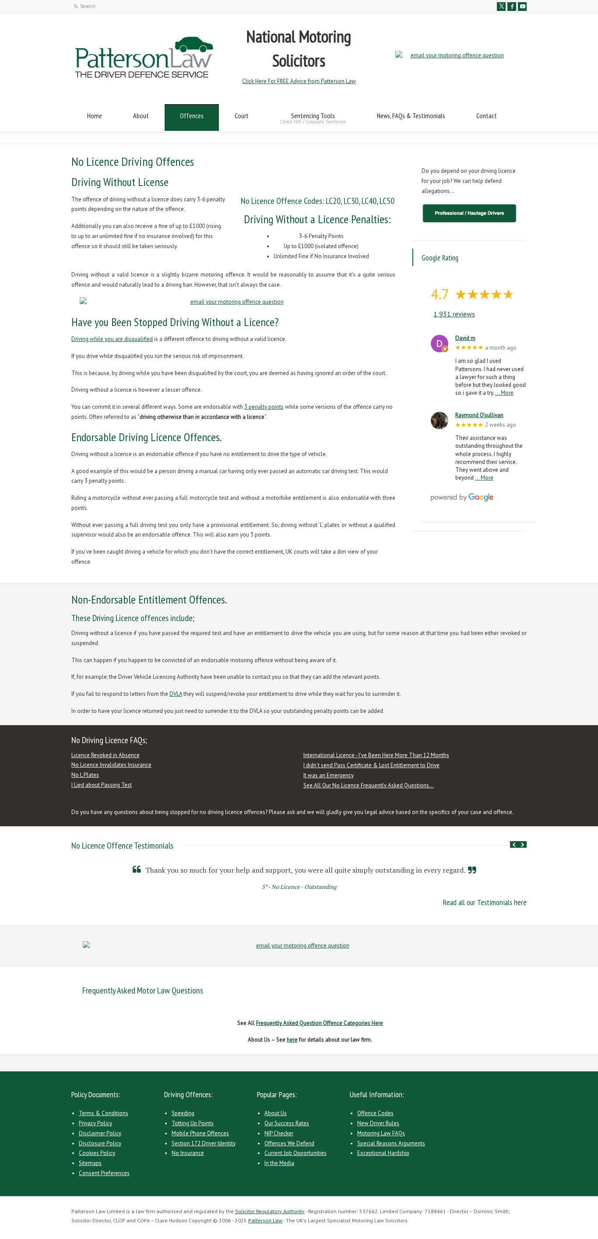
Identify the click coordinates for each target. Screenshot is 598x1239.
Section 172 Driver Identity (204, 1143)
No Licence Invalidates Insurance (111, 765)
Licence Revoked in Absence (105, 755)
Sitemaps (90, 1163)
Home (94, 115)
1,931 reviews (454, 313)
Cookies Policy (97, 1153)
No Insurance (188, 1153)
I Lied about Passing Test (101, 785)
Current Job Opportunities (295, 1153)
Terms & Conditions (103, 1113)
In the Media (279, 1163)
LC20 (333, 201)
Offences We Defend (289, 1143)
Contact (486, 115)
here (292, 1039)
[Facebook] (511, 6)
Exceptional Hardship (383, 1153)
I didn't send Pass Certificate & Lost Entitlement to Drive (371, 765)
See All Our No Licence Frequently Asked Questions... (368, 785)
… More (504, 393)
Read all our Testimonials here (485, 902)
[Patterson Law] (144, 77)
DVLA (175, 694)
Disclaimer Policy (100, 1133)
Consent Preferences (104, 1173)
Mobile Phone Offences (200, 1133)
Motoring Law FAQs (381, 1133)
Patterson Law (265, 1220)
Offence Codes (375, 1113)
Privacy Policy (95, 1123)
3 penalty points (264, 407)
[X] (501, 6)
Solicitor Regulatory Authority (270, 1211)
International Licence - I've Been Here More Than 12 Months (376, 755)
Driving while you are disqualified (112, 339)
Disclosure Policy (100, 1143)
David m (465, 338)
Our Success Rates (286, 1123)
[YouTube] (522, 6)
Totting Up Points (193, 1123)
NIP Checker (278, 1133)
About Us (275, 1113)
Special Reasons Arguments (391, 1143)
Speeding (183, 1113)
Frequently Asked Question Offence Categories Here (319, 1023)
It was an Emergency (328, 775)
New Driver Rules (378, 1123)
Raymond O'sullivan (479, 415)
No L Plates (85, 775)
